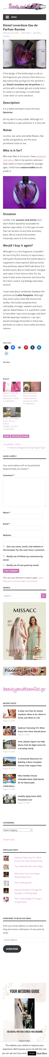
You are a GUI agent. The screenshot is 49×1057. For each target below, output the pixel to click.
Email (6, 524)
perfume (37, 33)
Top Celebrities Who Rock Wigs (28, 866)
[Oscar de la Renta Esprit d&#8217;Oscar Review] (12, 412)
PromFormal (8, 839)
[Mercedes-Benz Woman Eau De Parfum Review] (32, 387)
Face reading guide (23, 882)
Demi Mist (25, 33)
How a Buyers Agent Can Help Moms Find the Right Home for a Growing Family (32, 745)
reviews (6, 36)
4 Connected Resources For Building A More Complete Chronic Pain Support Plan (30, 762)
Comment (8, 475)
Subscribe (12, 948)
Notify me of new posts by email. (23, 565)
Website (7, 535)
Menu (14, 17)
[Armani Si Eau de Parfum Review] (12, 387)
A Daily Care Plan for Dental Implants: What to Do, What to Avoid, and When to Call (32, 714)
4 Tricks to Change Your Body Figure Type (26, 447)
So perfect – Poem (12, 444)
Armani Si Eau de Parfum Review (10, 394)
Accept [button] (31, 1053)
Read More (42, 1053)
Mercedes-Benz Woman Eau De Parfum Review (30, 396)
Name (6, 512)
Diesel (6, 436)
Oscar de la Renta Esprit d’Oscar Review (11, 421)
